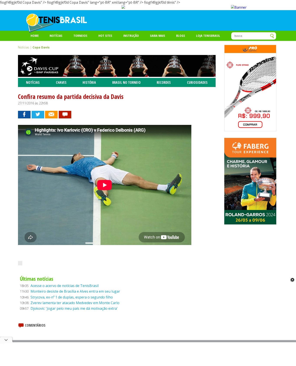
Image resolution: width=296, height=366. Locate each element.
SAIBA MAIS (157, 35)
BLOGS (180, 35)
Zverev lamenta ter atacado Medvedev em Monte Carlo (75, 302)
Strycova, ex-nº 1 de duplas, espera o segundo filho (72, 297)
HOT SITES (105, 35)
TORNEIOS (80, 35)
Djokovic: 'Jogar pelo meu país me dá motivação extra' (74, 308)
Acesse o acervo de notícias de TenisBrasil (65, 285)
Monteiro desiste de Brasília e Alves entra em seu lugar (75, 291)
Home (35, 35)
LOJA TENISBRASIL (208, 35)
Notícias (56, 35)
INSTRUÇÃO (131, 35)
